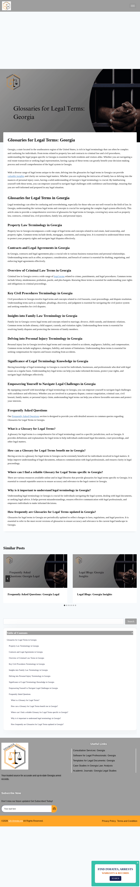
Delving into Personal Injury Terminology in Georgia (29, 676)
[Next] (132, 578)
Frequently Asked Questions (25, 416)
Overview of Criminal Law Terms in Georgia (26, 658)
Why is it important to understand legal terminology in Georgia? (36, 718)
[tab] (64, 605)
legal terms (59, 276)
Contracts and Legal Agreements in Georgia (26, 652)
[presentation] (35, 571)
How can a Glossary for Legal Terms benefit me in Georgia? (34, 706)
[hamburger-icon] (133, 6)
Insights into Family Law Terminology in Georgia (28, 670)
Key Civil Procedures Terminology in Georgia (27, 664)
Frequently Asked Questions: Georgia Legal (33, 594)
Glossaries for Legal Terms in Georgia (22, 640)
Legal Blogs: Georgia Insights (94, 594)
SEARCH (115, 878)
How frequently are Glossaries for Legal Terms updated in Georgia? (37, 724)
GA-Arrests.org (15, 821)
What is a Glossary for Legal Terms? (25, 700)
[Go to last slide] (7, 578)
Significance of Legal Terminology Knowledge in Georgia (31, 682)
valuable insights (16, 176)
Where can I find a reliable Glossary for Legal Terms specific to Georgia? (39, 712)
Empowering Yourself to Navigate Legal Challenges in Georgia (33, 688)
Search (131, 621)
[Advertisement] (70, 42)
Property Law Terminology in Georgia (24, 646)
